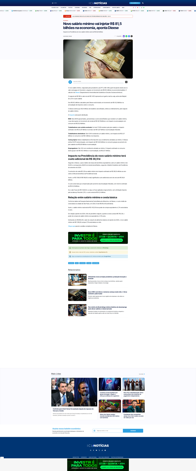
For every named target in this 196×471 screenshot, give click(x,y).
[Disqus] (98, 341)
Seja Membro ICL (135, 3)
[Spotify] (143, 7)
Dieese (77, 92)
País (90, 7)
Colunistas (63, 7)
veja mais (141, 374)
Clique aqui (71, 226)
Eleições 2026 (55, 7)
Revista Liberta (116, 7)
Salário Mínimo (95, 263)
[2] (110, 384)
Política (70, 7)
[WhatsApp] (126, 36)
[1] (74, 392)
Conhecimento (106, 7)
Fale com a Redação (104, 457)
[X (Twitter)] (139, 7)
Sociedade (84, 7)
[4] (110, 406)
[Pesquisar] (143, 3)
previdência (71, 263)
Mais (123, 7)
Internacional (97, 7)
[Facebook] (135, 7)
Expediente (84, 457)
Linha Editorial (93, 457)
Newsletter (76, 457)
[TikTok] (141, 7)
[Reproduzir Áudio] (70, 82)
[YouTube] (137, 7)
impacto (72, 115)
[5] (134, 406)
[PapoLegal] (124, 36)
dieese (76, 263)
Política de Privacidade (117, 457)
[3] (134, 384)
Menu (55, 3)
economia (89, 263)
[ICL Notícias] (98, 3)
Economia (77, 7)
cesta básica (82, 263)
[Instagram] (133, 7)
